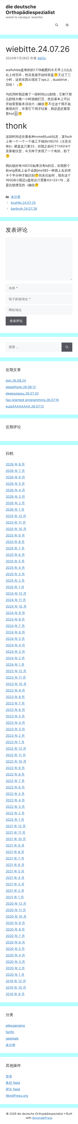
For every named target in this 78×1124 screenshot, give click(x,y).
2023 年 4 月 (15, 723)
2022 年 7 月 (15, 781)
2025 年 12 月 (16, 516)
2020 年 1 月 (15, 975)
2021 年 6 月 (15, 865)
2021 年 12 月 (16, 826)
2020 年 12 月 (16, 904)
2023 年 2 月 (15, 736)
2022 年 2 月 (15, 813)
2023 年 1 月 (15, 742)
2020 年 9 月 (15, 923)
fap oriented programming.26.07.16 (32, 400)
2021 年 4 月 (15, 878)
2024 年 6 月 (15, 632)
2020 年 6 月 (15, 942)
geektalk (12, 1038)
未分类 (15, 197)
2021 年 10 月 (16, 839)
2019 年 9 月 (15, 994)
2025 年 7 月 (15, 548)
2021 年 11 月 (15, 832)
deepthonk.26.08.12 (21, 387)
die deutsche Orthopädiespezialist (30, 9)
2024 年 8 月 (15, 619)
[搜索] (67, 347)
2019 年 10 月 (16, 987)
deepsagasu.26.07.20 (22, 393)
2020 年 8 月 (15, 929)
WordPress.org (17, 1096)
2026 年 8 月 (15, 464)
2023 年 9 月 (15, 690)
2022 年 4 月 (15, 800)
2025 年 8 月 (15, 542)
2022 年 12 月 (16, 748)
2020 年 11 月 (16, 910)
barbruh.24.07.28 (24, 209)
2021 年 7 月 (15, 858)
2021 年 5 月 (15, 871)
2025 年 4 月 (15, 568)
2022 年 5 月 (15, 794)
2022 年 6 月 (15, 787)
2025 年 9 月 (15, 535)
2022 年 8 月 (15, 774)
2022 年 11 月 (16, 755)
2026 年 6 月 (15, 477)
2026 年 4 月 (15, 490)
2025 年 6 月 (15, 555)
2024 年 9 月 (15, 613)
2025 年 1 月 (15, 587)
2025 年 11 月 (16, 522)
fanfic (10, 1032)
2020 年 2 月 (15, 968)
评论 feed (13, 1089)
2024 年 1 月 (15, 664)
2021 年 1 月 (15, 897)
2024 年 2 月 (15, 658)
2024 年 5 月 (15, 639)
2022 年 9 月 (15, 768)
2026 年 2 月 (15, 503)
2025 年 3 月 (15, 574)
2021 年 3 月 (15, 884)
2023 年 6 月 (15, 710)
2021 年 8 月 (15, 852)
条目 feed (13, 1083)
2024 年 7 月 (15, 626)
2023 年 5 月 (15, 716)
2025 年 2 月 (15, 581)
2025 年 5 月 (15, 561)
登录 (9, 1076)
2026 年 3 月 (15, 497)
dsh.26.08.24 (16, 380)
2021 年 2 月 (15, 891)
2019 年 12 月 (16, 981)
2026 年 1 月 (15, 509)
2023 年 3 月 (15, 729)
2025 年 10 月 (16, 529)
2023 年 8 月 (15, 697)
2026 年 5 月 (15, 484)
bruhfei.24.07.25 (23, 203)
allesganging (15, 1025)
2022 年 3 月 (15, 807)
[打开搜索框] (56, 25)
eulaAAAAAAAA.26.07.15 (25, 406)
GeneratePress (42, 1118)
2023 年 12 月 (16, 671)
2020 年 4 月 (15, 955)
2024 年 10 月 (16, 606)
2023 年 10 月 (16, 684)
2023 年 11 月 (16, 677)
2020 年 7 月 (15, 936)
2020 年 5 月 (15, 949)
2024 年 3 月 (15, 652)
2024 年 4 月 (15, 645)
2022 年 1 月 (15, 820)
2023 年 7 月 (15, 703)
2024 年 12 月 (16, 593)
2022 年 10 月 (16, 761)
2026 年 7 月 (15, 471)
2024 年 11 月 (16, 600)
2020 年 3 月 (15, 962)
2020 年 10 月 (16, 916)
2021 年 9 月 (15, 845)
